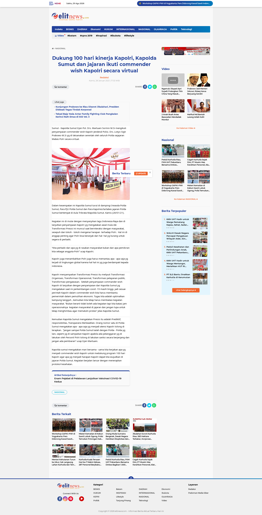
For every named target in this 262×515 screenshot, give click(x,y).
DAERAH (82, 29)
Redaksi (192, 489)
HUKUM (108, 29)
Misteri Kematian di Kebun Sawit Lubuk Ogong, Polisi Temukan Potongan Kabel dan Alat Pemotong (198, 188)
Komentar (62, 87)
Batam (72, 35)
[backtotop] (131, 479)
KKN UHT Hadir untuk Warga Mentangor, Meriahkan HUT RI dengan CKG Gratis (177, 263)
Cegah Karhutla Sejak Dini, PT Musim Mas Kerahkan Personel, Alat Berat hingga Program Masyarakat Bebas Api (198, 162)
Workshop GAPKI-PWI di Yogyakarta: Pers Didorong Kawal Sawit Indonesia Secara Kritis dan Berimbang (176, 3)
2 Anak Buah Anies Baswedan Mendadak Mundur (171, 117)
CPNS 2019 (87, 35)
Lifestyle (130, 35)
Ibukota (116, 35)
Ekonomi (96, 29)
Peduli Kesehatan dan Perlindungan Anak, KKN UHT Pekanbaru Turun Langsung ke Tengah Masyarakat (177, 250)
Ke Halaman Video (185, 128)
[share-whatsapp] (155, 87)
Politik (173, 29)
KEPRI (96, 497)
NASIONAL (144, 29)
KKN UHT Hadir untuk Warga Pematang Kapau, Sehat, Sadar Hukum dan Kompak (177, 222)
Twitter (77, 497)
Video (60, 35)
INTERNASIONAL (125, 29)
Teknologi (186, 29)
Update (142, 173)
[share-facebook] (145, 87)
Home (58, 3)
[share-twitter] (150, 87)
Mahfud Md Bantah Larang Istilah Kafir (196, 115)
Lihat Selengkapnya (185, 290)
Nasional (168, 140)
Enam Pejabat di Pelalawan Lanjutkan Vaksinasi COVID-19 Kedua (87, 380)
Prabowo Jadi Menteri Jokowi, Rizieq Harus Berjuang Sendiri (197, 91)
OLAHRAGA (160, 29)
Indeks (58, 29)
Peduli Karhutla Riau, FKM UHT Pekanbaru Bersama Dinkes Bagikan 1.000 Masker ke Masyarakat (173, 162)
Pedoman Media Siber (198, 493)
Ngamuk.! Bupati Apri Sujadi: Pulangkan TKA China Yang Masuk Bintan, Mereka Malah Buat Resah (172, 91)
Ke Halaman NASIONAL (185, 199)
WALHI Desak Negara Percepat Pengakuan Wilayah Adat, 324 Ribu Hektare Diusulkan (177, 236)
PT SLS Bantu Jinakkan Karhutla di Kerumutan (178, 275)
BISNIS (70, 29)
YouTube (83, 502)
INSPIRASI (102, 35)
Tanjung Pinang (123, 500)
